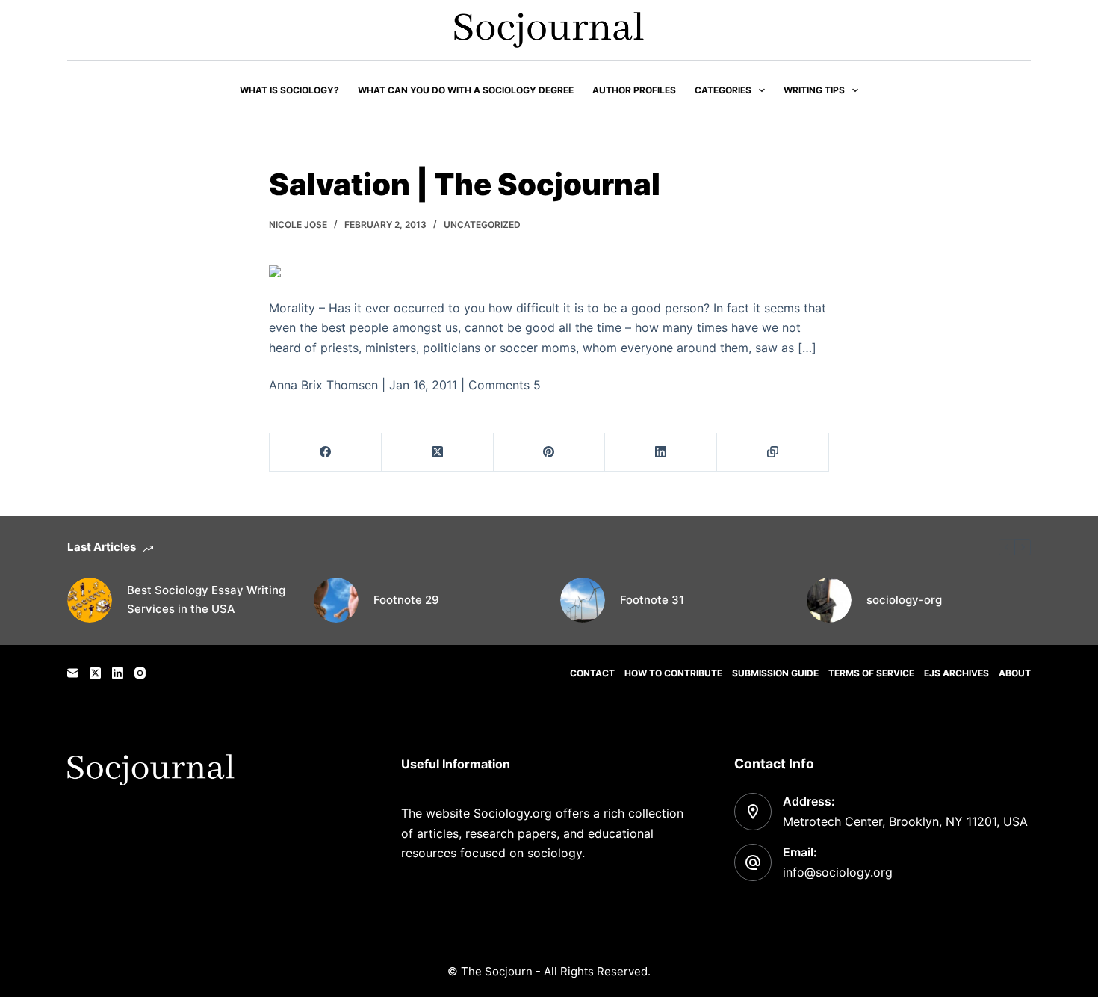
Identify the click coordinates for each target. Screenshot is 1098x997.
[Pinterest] (550, 452)
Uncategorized (482, 224)
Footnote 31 (652, 600)
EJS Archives (956, 673)
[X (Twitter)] (438, 452)
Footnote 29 (406, 600)
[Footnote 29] (336, 600)
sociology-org (904, 600)
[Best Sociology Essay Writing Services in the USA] (89, 600)
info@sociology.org (838, 872)
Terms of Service (871, 673)
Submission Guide (775, 673)
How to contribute (673, 673)
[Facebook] (326, 452)
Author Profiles (634, 90)
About (1015, 673)
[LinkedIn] (661, 452)
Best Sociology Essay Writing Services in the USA (206, 599)
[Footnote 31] (582, 600)
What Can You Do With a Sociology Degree (466, 90)
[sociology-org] (829, 600)
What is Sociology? (289, 90)
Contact (592, 673)
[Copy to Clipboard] (773, 452)
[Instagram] (140, 673)
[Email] (72, 673)
